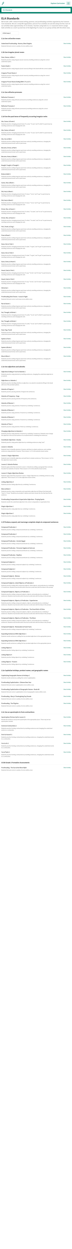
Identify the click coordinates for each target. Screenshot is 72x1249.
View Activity (67, 43)
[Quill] (2, 3)
